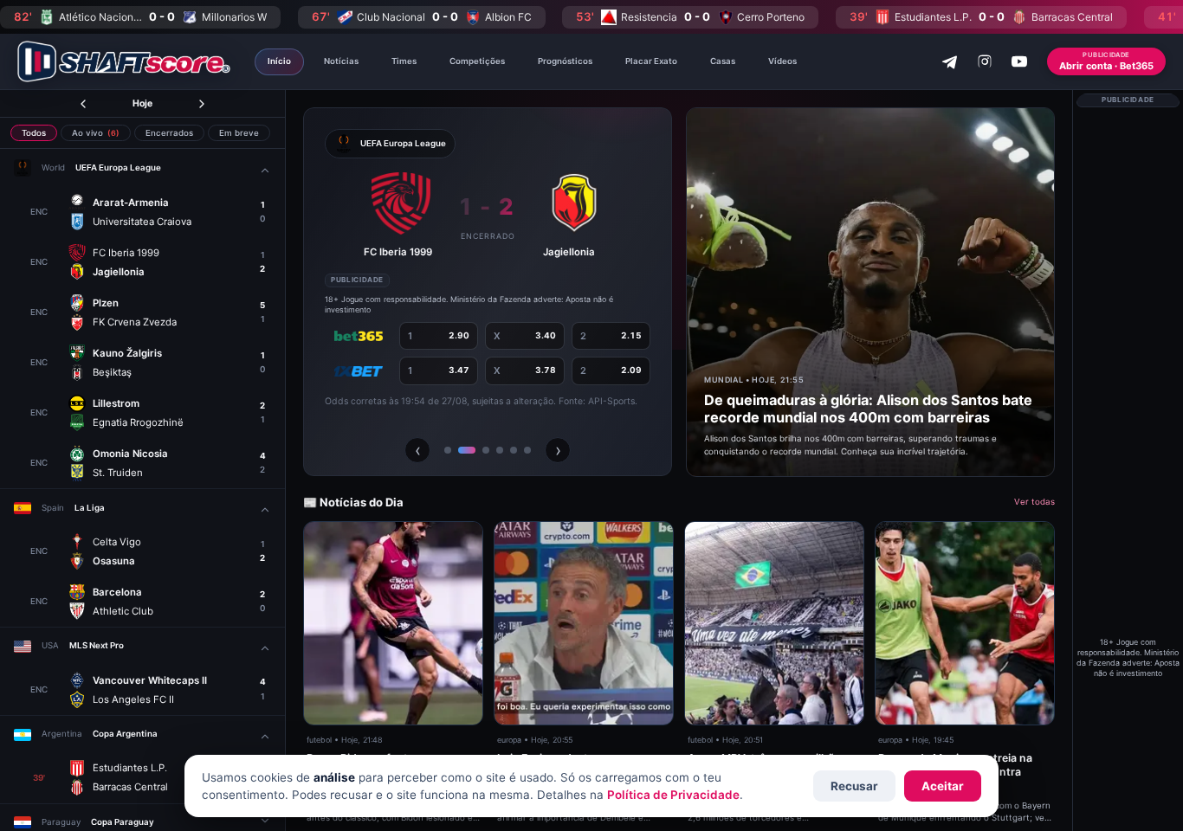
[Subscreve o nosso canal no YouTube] (1019, 61)
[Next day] (201, 104)
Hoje (142, 103)
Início (279, 61)
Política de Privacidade (673, 795)
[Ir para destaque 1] (447, 450)
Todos (34, 133)
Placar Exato (651, 61)
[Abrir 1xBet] (358, 371)
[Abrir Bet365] (358, 337)
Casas (722, 61)
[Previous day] (84, 104)
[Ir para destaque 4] (499, 450)
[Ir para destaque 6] (527, 450)
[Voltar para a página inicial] (123, 61)
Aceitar (942, 786)
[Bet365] (1128, 372)
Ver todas (1034, 501)
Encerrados (169, 133)
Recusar (854, 786)
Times (404, 61)
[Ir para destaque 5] (513, 450)
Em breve (239, 133)
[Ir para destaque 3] (485, 450)
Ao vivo (96, 133)
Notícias (341, 61)
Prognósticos (565, 61)
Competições (477, 61)
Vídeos (782, 61)
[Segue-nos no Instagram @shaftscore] (985, 61)
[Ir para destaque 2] (466, 450)
